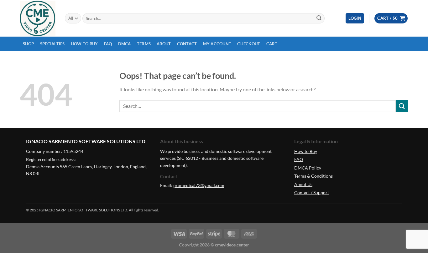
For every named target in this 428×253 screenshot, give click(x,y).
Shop (28, 43)
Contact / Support (311, 192)
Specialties (52, 43)
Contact (187, 43)
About (164, 43)
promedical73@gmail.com (198, 185)
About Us (303, 184)
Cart (272, 43)
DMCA (124, 43)
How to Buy (84, 43)
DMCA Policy (307, 167)
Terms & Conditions (313, 176)
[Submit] (319, 18)
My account (217, 43)
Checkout (248, 43)
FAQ (108, 43)
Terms (144, 43)
